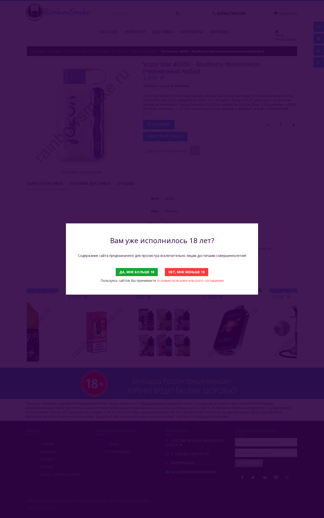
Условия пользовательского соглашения (190, 280)
